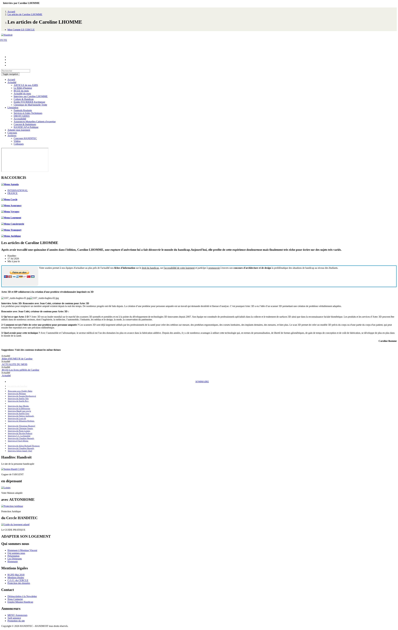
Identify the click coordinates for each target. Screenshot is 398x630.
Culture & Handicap (24, 99)
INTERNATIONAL (17, 190)
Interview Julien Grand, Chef (20, 451)
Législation (12, 107)
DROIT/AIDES (22, 116)
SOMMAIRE (202, 381)
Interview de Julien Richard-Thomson (24, 446)
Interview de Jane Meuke (18, 406)
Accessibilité (20, 118)
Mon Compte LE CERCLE (21, 29)
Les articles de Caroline (17, 386)
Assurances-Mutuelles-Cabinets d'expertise (35, 121)
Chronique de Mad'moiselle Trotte (30, 104)
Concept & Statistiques (25, 124)
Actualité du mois (22, 93)
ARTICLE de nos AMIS (26, 85)
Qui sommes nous (16, 553)
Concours (12, 132)
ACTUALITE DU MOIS (14, 364)
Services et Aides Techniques (28, 113)
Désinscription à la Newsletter (22, 596)
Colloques (19, 144)
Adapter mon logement (18, 130)
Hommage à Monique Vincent (22, 550)
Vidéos (17, 141)
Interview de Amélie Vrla (18, 398)
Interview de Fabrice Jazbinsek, (21, 416)
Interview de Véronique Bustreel (21, 426)
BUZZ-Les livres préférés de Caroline (20, 370)
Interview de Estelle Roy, (18, 401)
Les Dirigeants (14, 558)
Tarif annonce (14, 618)
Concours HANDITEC (25, 138)
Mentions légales (15, 577)
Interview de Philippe (17, 393)
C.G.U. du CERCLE (17, 580)
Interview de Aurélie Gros (18, 413)
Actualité (11, 82)
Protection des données (18, 583)
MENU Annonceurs (17, 615)
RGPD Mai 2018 (15, 574)
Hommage (12, 561)
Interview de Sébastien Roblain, (21, 421)
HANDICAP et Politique (26, 127)
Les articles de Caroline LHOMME (24, 14)
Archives (11, 135)
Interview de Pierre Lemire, (19, 431)
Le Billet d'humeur (23, 88)
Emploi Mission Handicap (20, 602)
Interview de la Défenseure (19, 408)
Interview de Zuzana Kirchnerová (22, 396)
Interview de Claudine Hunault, (21, 438)
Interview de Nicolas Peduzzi (20, 433)
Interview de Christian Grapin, (20, 428)
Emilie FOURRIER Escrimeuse (29, 102)
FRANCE (12, 193)
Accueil (11, 11)
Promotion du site (16, 620)
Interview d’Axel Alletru (18, 441)
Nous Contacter (15, 599)
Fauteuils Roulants (23, 110)
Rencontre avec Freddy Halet (20, 391)
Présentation (13, 556)
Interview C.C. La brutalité (19, 436)
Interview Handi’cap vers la (19, 411)
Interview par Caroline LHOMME (31, 96)
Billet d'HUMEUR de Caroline (16, 358)
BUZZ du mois (21, 90)
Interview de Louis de (17, 418)
